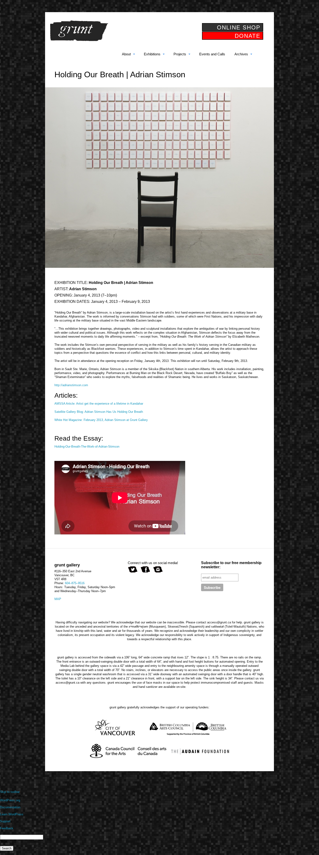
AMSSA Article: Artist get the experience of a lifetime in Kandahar (98, 403)
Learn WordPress (11, 814)
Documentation (10, 807)
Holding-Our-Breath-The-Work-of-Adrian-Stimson (86, 446)
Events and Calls (212, 54)
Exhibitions (152, 54)
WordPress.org (10, 800)
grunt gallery (79, 30)
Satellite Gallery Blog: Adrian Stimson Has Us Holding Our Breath (98, 411)
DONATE (247, 36)
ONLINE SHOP (238, 27)
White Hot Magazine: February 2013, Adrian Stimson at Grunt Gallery (101, 420)
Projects (180, 54)
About (126, 54)
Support (5, 821)
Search (5, 841)
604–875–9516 (75, 583)
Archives (241, 54)
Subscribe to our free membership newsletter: (231, 565)
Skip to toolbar (10, 792)
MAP (57, 599)
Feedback (6, 828)
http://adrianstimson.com (71, 385)
